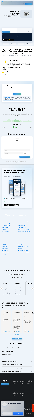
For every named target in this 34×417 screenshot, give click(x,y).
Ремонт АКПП (4, 254)
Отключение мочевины (21, 233)
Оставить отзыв (17, 338)
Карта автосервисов (27, 1)
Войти (23, 3)
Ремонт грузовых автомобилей (23, 250)
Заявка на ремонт (28, 3)
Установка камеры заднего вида (23, 246)
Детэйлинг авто (4, 246)
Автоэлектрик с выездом (15, 382)
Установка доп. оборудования (23, 223)
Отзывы (22, 1)
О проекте (32, 1)
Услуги (8, 1)
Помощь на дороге (5, 221)
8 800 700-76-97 (5, 380)
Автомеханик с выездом (6, 225)
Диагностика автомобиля (22, 227)
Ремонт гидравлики (5, 248)
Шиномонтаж (20, 244)
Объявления (18, 1)
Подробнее (9, 409)
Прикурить (4, 233)
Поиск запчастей (4, 244)
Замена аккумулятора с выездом (23, 229)
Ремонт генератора (5, 227)
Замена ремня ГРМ (5, 250)
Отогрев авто (4, 229)
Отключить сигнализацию (6, 223)
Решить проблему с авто (22, 254)
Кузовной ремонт (21, 248)
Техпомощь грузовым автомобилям (24, 252)
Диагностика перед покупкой (23, 242)
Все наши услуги (29, 393)
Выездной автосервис (21, 225)
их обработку (26, 160)
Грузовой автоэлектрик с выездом (15, 384)
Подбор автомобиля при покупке (7, 242)
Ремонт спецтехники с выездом (23, 221)
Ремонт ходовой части (5, 252)
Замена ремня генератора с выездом (24, 231)
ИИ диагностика (13, 1)
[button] (9, 30)
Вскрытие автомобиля (5, 231)
